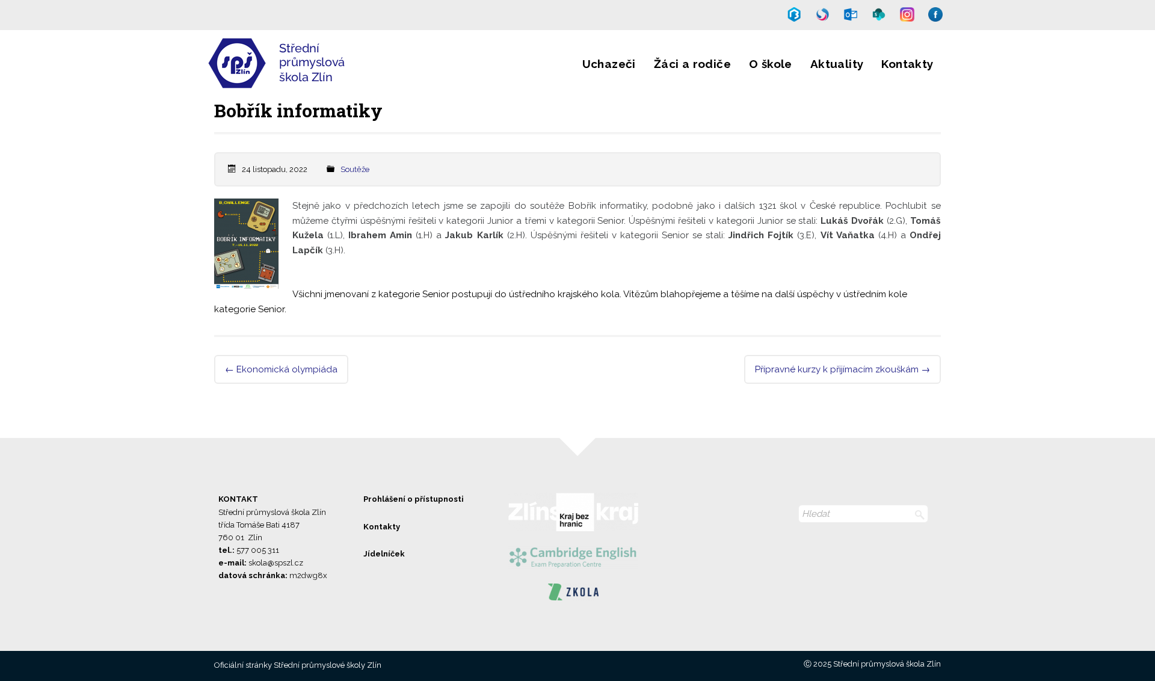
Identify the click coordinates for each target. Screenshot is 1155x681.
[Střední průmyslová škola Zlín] (314, 80)
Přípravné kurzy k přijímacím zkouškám (842, 369)
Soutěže (354, 169)
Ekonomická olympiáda (281, 369)
